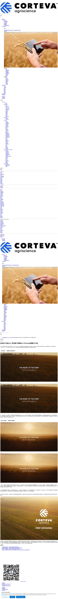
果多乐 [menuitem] (7, 82)
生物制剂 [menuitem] (5, 76)
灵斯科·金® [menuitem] (6, 306)
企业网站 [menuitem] (3, 98)
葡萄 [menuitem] (4, 326)
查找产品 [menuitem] (3, 96)
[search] (0, 17)
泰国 (6, 112)
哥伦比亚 (7, 153)
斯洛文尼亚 (7, 134)
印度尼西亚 (2, 174)
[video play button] (0, 383)
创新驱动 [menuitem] (5, 24)
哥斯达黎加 (7, 154)
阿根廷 (7, 162)
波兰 (6, 139)
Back (3, 101)
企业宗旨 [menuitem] (5, 22)
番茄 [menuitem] (4, 325)
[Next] (1, 382)
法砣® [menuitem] (7, 74)
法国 (6, 138)
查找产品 (5, 31)
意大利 (7, 129)
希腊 (6, 127)
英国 (6, 145)
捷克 (6, 131)
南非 (6, 103)
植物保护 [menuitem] (5, 68)
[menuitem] (12, 30)
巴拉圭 (1, 226)
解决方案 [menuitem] (3, 85)
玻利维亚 (7, 160)
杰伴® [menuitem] (7, 78)
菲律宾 (7, 113)
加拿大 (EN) (8, 164)
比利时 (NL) (8, 136)
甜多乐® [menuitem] (7, 79)
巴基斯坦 (1, 177)
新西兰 (7, 118)
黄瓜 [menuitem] (4, 327)
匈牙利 (7, 124)
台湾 (1, 175)
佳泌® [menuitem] (7, 84)
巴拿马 (1, 227)
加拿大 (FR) (8, 165)
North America (6, 163)
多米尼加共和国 (8, 156)
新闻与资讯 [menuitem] (4, 93)
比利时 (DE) (8, 137)
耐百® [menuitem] (7, 83)
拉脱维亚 (7, 130)
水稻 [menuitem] (4, 86)
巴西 (1, 228)
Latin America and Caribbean (8, 149)
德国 (6, 128)
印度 (1, 173)
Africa (5, 102)
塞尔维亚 (7, 126)
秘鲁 (6, 161)
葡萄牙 (7, 147)
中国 (6, 105)
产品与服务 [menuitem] (4, 26)
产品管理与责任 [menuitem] (6, 25)
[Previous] (0, 382)
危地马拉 (7, 151)
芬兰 (6, 144)
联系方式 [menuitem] (3, 97)
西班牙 (7, 148)
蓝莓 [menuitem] (4, 88)
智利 (1, 229)
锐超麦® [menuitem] (5, 307)
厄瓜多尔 (7, 152)
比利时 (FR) (8, 135)
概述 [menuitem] (6, 69)
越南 (6, 114)
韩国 (6, 115)
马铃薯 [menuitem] (5, 87)
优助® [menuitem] (7, 75)
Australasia (5, 117)
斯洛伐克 (7, 133)
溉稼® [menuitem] (7, 81)
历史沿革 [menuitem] (5, 20)
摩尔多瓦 (7, 132)
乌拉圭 (7, 150)
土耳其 (7, 125)
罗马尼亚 (7, 143)
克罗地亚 (1, 192)
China (1, 168)
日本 (6, 110)
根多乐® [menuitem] (7, 80)
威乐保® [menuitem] (7, 73)
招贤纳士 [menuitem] (3, 94)
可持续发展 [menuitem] (6, 21)
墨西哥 (7, 155)
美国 (6, 166)
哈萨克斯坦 (2, 176)
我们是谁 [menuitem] (3, 19)
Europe (5, 120)
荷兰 (6, 146)
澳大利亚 (7, 119)
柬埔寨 (7, 111)
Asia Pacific (5, 104)
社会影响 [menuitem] (5, 23)
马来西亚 (7, 116)
